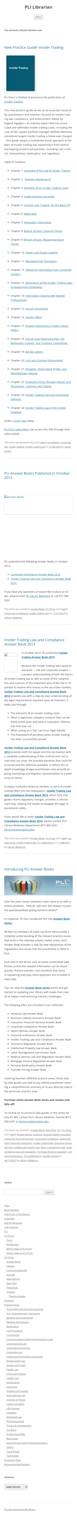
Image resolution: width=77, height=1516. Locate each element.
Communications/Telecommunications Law (29, 1339)
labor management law (53, 1147)
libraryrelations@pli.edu (18, 829)
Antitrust (37, 1134)
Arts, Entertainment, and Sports (23, 1313)
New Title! (51, 1130)
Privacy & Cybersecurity (19, 1425)
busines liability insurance (57, 1134)
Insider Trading (13, 101)
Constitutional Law (16, 1343)
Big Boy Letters (34, 351)
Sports (9, 1447)
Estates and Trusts (16, 1365)
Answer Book (38, 609)
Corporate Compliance (16, 613)
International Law (15, 1395)
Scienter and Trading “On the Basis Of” (47, 205)
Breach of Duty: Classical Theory (43, 231)
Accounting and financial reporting (24, 1309)
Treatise (10, 1292)
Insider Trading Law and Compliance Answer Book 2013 (34, 642)
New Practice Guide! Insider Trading (34, 47)
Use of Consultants (36, 308)
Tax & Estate (13, 1451)
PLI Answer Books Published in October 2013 (37, 475)
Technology (12, 1455)
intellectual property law (27, 1147)
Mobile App (12, 1244)
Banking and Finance (17, 1322)
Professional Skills (15, 1434)
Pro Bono (11, 1430)
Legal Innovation (15, 1404)
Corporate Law (14, 1352)
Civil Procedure (14, 1330)
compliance (53, 442)
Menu (38, 16)
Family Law (12, 1369)
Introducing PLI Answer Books (29, 869)
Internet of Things (15, 1399)
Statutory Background (38, 179)
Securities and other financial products (26, 1442)
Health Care (12, 1378)
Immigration (13, 1382)
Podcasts (9, 1300)
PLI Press (50, 609)
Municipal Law (14, 1417)
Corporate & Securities (18, 1348)
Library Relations (13, 617)
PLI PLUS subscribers (16, 429)
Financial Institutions (21, 1143)
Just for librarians (13, 1223)
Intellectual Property (17, 1391)
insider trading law (35, 446)
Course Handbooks (16, 1270)
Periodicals (12, 1287)
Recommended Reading (17, 1464)
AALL (7, 1205)
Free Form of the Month (17, 1214)
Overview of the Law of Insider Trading (47, 170)
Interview (9, 1218)
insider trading (16, 446)
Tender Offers (33, 317)
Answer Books (24, 1134)
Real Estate (12, 1438)
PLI (32, 442)
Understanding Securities (39, 196)
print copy (20, 420)
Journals (10, 1274)
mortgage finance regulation (52, 1151)
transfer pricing (50, 1156)
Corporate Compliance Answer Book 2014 (35, 574)
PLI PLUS (9, 1235)
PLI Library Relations (38, 596)
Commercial (12, 1335)
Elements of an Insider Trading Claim (46, 188)
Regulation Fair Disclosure (41, 261)
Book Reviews (11, 1210)
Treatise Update (17, 1296)
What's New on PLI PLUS (19, 1253)
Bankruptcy (12, 1326)
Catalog (10, 1266)
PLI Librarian (38, 7)
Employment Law (15, 1361)
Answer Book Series (37, 987)
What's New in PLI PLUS (19, 1248)
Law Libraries (11, 1227)
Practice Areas (11, 1304)
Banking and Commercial (19, 1317)
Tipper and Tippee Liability (41, 252)
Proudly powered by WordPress (19, 1509)
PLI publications (45, 842)
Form (9, 1240)
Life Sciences (13, 1408)
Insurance (11, 1386)
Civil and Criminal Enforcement (44, 360)
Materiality (30, 213)
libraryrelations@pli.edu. (34, 1121)
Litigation (11, 1412)
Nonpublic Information (37, 222)
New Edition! (13, 1279)
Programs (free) (12, 1460)
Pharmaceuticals (15, 1421)
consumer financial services (18, 1138)
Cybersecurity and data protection (24, 1356)
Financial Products (16, 1373)
